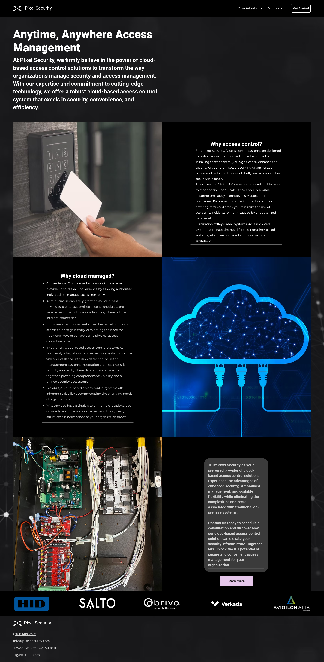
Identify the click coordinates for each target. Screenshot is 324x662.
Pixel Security (38, 8)
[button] (275, 8)
